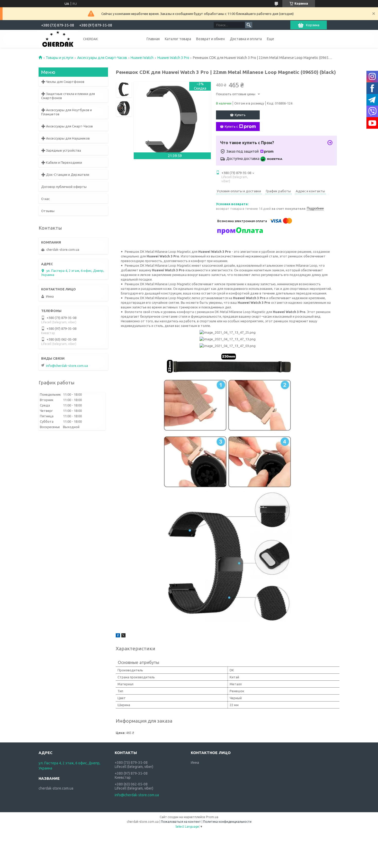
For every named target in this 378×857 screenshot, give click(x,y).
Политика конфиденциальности (227, 821)
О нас (45, 199)
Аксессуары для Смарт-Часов (102, 58)
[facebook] (118, 636)
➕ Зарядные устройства (61, 150)
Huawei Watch (142, 58)
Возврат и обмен (210, 39)
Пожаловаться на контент (181, 821)
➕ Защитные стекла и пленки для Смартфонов (68, 96)
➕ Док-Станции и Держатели (65, 174)
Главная (153, 39)
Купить (240, 115)
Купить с (231, 126)
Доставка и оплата (246, 39)
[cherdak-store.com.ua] (58, 38)
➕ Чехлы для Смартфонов (62, 81)
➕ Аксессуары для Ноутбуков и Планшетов (66, 112)
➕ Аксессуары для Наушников (65, 138)
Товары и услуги (59, 58)
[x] (123, 636)
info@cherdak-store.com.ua (67, 365)
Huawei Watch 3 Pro (173, 58)
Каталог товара (178, 39)
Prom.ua (212, 817)
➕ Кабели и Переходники (61, 162)
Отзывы (48, 211)
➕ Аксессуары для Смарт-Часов (67, 126)
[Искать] (248, 25)
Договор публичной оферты (64, 186)
